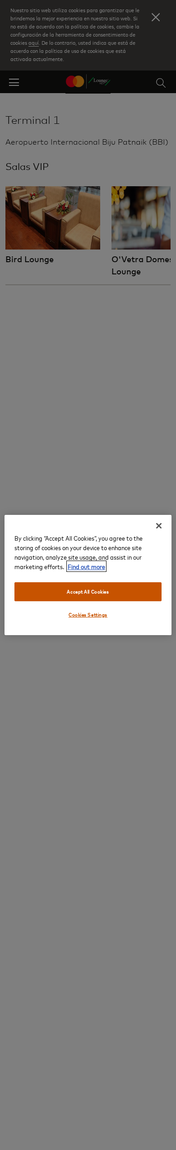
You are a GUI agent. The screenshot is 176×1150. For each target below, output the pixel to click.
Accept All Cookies (88, 591)
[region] (88, 575)
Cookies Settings (88, 614)
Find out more (86, 566)
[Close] (159, 526)
